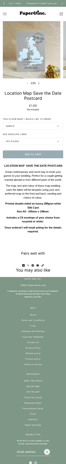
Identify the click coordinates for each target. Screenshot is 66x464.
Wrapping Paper (33, 403)
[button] (43, 265)
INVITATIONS (33, 386)
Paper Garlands (33, 425)
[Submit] (47, 452)
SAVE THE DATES (33, 381)
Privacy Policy (33, 348)
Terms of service (33, 364)
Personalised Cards (33, 408)
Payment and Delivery (33, 331)
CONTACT (33, 419)
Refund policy (33, 353)
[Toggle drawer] (5, 14)
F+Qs (33, 326)
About (33, 315)
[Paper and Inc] (33, 14)
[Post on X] (28, 265)
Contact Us (33, 342)
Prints (33, 414)
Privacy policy (33, 359)
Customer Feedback (33, 337)
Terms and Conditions (33, 320)
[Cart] (61, 14)
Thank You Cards (33, 397)
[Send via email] (38, 265)
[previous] (3, 3)
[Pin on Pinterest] (33, 265)
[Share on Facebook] (24, 265)
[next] (62, 3)
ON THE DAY (33, 392)
